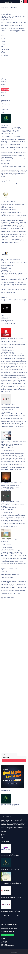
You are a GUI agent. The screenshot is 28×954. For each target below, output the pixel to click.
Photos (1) (3, 54)
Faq (2, 837)
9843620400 (10, 17)
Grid (4, 112)
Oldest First (3, 83)
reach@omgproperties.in (6, 19)
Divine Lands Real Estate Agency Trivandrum (11, 124)
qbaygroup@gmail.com (6, 267)
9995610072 (10, 265)
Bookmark (3, 35)
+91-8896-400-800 (14, 130)
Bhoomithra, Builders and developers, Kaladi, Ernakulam (13, 441)
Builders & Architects (5, 127)
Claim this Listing (5, 49)
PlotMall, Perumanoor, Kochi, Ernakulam (10, 501)
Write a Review (5, 89)
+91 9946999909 (13, 546)
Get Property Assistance (7, 935)
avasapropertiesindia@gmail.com (8, 209)
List (2, 112)
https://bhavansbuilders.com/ (7, 352)
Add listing (25, 1)
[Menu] (1, 1)
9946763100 (10, 445)
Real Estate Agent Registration (7, 945)
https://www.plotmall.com (6, 512)
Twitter (2, 40)
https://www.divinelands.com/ (7, 135)
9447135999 (10, 207)
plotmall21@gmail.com (6, 511)
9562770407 (10, 347)
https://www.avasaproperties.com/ (9, 210)
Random (3, 84)
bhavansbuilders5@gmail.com (7, 350)
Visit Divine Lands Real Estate (7, 931)
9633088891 (10, 409)
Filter (2, 78)
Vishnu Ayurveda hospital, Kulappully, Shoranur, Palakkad (13, 882)
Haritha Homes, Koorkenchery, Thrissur (10, 539)
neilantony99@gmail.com (6, 547)
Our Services (3, 835)
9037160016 (10, 264)
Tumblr (2, 43)
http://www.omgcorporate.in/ (7, 20)
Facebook (3, 38)
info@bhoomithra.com (6, 449)
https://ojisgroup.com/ (5, 412)
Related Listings (4, 55)
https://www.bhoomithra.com (7, 450)
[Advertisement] (14, 658)
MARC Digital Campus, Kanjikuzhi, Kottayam (10, 854)
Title (2, 106)
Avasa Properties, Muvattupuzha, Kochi (10, 200)
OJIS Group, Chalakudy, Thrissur (8, 404)
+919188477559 (12, 507)
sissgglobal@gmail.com (6, 321)
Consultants (3, 201)
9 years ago (7, 100)
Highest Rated (4, 109)
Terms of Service (4, 942)
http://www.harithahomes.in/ (7, 549)
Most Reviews (4, 108)
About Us (3, 834)
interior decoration (5, 485)
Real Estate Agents (5, 13)
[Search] (17, 1)
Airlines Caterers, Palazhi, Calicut (8, 868)
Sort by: (5, 79)
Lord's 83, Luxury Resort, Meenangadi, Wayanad (11, 915)
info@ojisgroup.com (5, 410)
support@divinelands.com (7, 133)
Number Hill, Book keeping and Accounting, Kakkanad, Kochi (14, 896)
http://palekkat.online (5, 490)
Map (2, 51)
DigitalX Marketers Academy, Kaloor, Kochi (10, 910)
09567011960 (10, 488)
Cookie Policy (4, 944)
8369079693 (10, 320)
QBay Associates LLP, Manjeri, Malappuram (11, 259)
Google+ (3, 41)
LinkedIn (3, 44)
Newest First (4, 81)
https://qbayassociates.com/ (7, 268)
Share (2, 37)
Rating (2, 86)
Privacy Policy (4, 941)
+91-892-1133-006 (14, 131)
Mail (2, 46)
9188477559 (10, 509)
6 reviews (6, 125)
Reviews (3, 52)
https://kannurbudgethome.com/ (8, 323)
